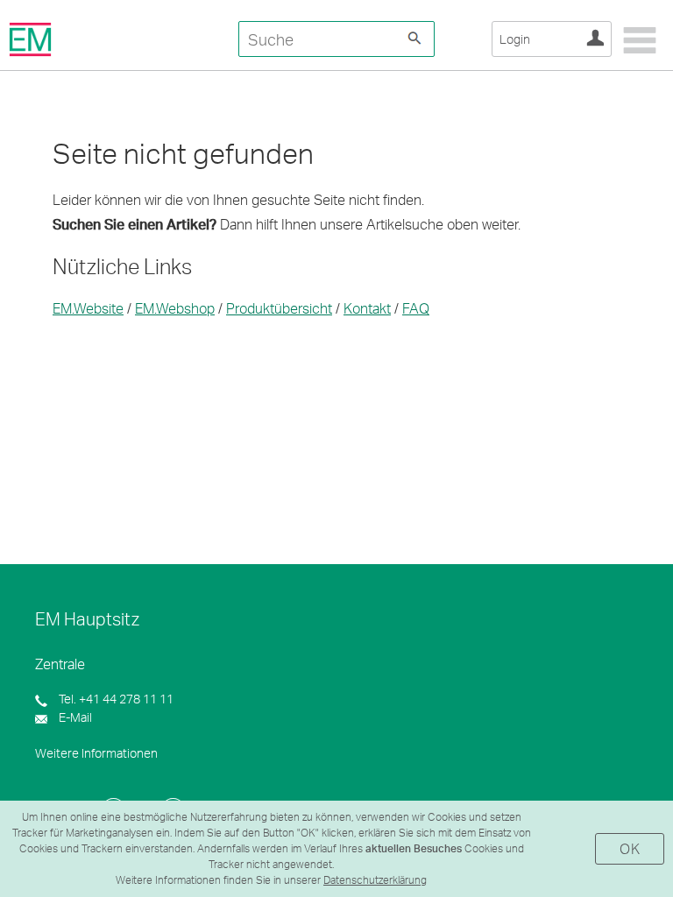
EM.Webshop (175, 308)
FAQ (415, 308)
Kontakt (367, 308)
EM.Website (88, 308)
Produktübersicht (279, 308)
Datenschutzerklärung (375, 879)
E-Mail (74, 717)
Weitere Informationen (96, 752)
